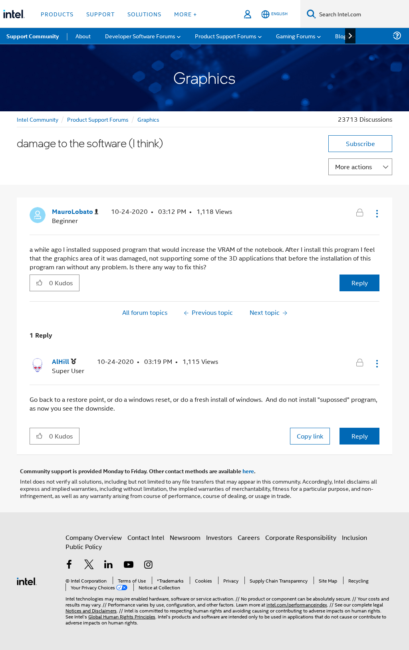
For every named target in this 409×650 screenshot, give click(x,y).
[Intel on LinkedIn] (108, 565)
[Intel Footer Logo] (27, 580)
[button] (376, 213)
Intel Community (37, 119)
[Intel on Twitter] (89, 565)
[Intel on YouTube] (128, 565)
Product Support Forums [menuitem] (225, 36)
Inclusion (354, 537)
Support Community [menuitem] (32, 36)
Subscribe (360, 143)
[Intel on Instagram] (148, 565)
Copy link (310, 436)
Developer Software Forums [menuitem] (140, 36)
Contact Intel (145, 537)
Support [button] (100, 14)
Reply (359, 282)
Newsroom (185, 537)
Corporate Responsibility (300, 537)
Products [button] (57, 14)
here (248, 470)
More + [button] (185, 14)
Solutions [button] (144, 14)
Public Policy (84, 546)
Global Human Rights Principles (121, 616)
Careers (249, 537)
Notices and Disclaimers (91, 610)
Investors (219, 537)
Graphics (148, 119)
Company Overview (94, 537)
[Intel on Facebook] (69, 565)
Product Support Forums (98, 119)
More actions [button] (353, 166)
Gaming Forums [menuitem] (296, 36)
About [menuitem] (83, 36)
